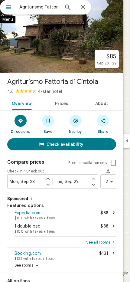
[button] (61, 214)
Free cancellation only (87, 162)
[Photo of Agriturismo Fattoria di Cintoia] (61, 36)
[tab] (21, 103)
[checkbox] (113, 162)
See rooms (27, 265)
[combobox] (39, 7)
